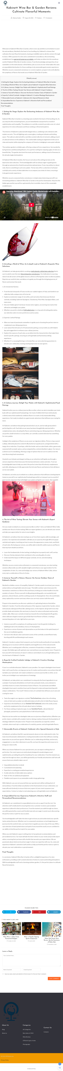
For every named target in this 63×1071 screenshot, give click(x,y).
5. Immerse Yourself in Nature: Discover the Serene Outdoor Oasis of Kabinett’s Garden (29, 92)
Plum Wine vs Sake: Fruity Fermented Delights (11, 937)
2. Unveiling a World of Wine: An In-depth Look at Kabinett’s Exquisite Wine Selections (28, 85)
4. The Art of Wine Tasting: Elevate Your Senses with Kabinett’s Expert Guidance (26, 90)
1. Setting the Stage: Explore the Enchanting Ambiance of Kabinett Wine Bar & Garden (28, 82)
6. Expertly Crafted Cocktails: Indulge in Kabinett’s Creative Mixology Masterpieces (27, 95)
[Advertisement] (31, 33)
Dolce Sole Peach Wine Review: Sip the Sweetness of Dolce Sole (52, 940)
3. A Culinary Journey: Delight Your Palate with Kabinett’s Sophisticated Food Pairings (28, 87)
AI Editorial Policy (31, 1068)
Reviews (39, 18)
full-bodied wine (29, 310)
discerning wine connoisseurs (30, 274)
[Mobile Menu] (59, 3)
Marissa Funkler (17, 18)
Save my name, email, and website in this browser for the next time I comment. (25, 974)
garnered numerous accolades (24, 59)
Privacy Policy (5, 1060)
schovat (34, 78)
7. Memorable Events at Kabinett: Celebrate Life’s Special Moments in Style (25, 98)
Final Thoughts (6, 106)
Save (40, 912)
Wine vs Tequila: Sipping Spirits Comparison (31, 937)
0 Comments (49, 18)
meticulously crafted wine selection (42, 271)
